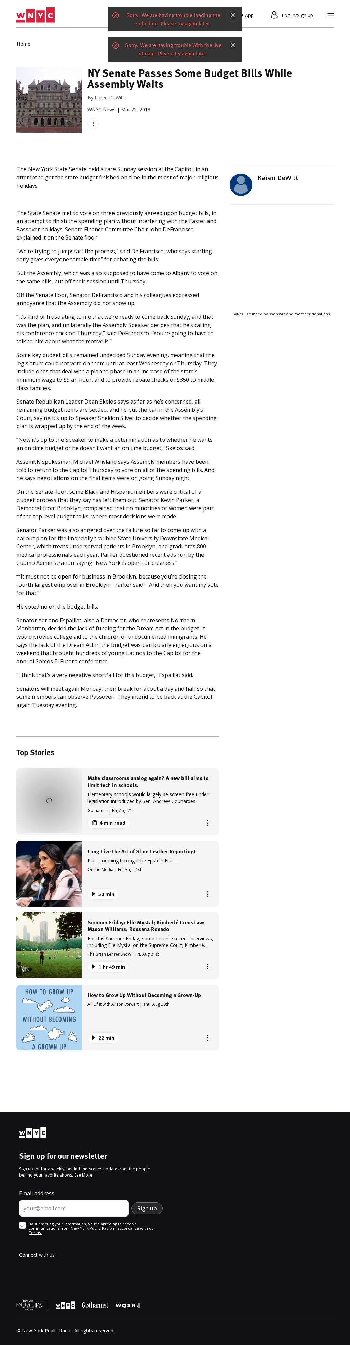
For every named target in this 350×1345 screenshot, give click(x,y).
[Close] (233, 15)
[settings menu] (330, 15)
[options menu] (93, 124)
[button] (117, 801)
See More (83, 1175)
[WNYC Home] (35, 15)
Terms (35, 1232)
